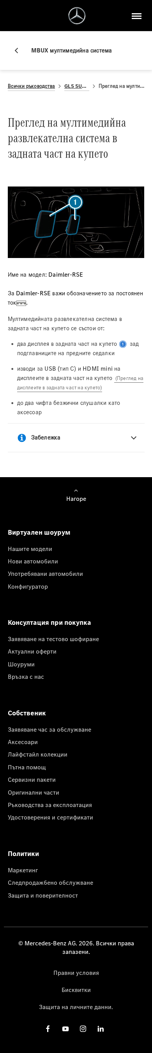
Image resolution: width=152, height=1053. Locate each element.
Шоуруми (21, 664)
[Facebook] (48, 1029)
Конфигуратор (28, 586)
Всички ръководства (31, 86)
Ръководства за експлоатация (50, 805)
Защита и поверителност (43, 895)
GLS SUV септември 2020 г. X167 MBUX (76, 86)
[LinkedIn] (100, 1029)
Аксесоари (23, 742)
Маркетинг (23, 870)
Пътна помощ (27, 767)
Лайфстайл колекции (37, 754)
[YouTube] (65, 1029)
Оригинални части (33, 792)
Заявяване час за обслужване (49, 729)
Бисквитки (76, 990)
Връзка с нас (26, 676)
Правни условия (76, 972)
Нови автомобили (33, 561)
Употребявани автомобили (45, 573)
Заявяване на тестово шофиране (53, 639)
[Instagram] (83, 1029)
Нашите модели (30, 549)
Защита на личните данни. (76, 1007)
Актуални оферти (32, 651)
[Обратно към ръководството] (19, 50)
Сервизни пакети (32, 779)
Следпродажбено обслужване (50, 882)
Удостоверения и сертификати (50, 817)
